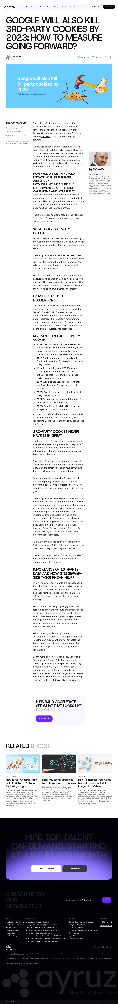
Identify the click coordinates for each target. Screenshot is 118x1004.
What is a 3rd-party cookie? (14, 128)
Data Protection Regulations (14, 132)
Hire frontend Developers (15, 925)
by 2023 (45, 136)
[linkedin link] (100, 174)
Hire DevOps (10, 933)
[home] (12, 7)
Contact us (108, 7)
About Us (65, 7)
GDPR (52, 666)
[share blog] (111, 57)
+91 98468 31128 (106, 925)
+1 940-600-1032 (106, 922)
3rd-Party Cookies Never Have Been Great (17, 136)
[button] (30, 7)
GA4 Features (74, 933)
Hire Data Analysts (12, 930)
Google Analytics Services (78, 925)
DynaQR (72, 936)
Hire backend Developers (15, 922)
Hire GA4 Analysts (12, 936)
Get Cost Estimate (46, 869)
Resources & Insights (53, 7)
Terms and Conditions (109, 1001)
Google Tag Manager (76, 927)
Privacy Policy (97, 1001)
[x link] (97, 174)
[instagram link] (94, 174)
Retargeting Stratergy (76, 938)
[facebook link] (90, 174)
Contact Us (44, 718)
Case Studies (74, 7)
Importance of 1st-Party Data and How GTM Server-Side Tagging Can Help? (17, 142)
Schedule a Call (95, 7)
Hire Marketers (11, 927)
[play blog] (106, 57)
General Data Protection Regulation (81, 922)
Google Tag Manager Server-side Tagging (83, 930)
